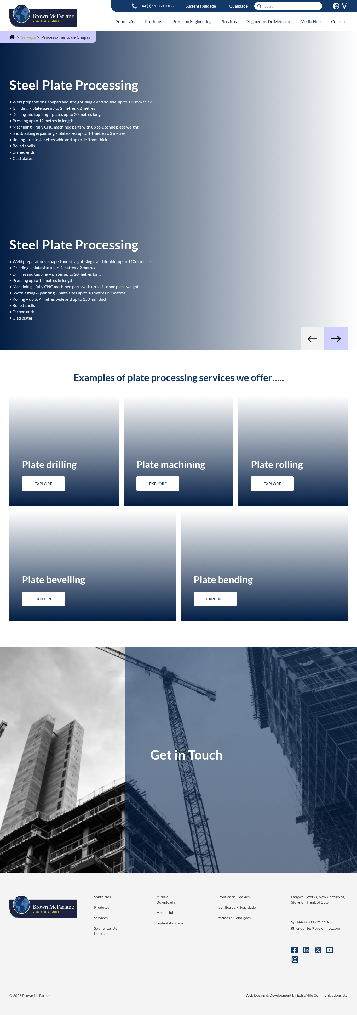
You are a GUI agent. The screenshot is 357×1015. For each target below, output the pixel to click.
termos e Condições (234, 918)
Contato (338, 21)
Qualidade (238, 5)
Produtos (153, 21)
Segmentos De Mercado (268, 21)
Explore (158, 483)
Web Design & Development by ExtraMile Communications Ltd (297, 995)
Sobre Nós (125, 21)
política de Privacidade (237, 907)
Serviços (229, 21)
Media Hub (311, 21)
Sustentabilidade (201, 5)
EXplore (43, 483)
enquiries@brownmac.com (318, 928)
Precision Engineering (191, 21)
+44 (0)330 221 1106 (157, 6)
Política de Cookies (234, 897)
